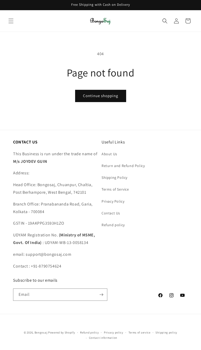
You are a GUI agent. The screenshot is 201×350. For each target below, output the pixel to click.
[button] (11, 21)
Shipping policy (166, 332)
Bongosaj (41, 332)
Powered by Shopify (61, 332)
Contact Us (111, 213)
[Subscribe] (101, 294)
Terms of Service (115, 189)
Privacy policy (113, 332)
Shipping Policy (114, 177)
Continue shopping (100, 95)
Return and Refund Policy (123, 165)
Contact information (103, 338)
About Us (109, 154)
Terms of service (139, 332)
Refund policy (113, 225)
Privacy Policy (113, 201)
